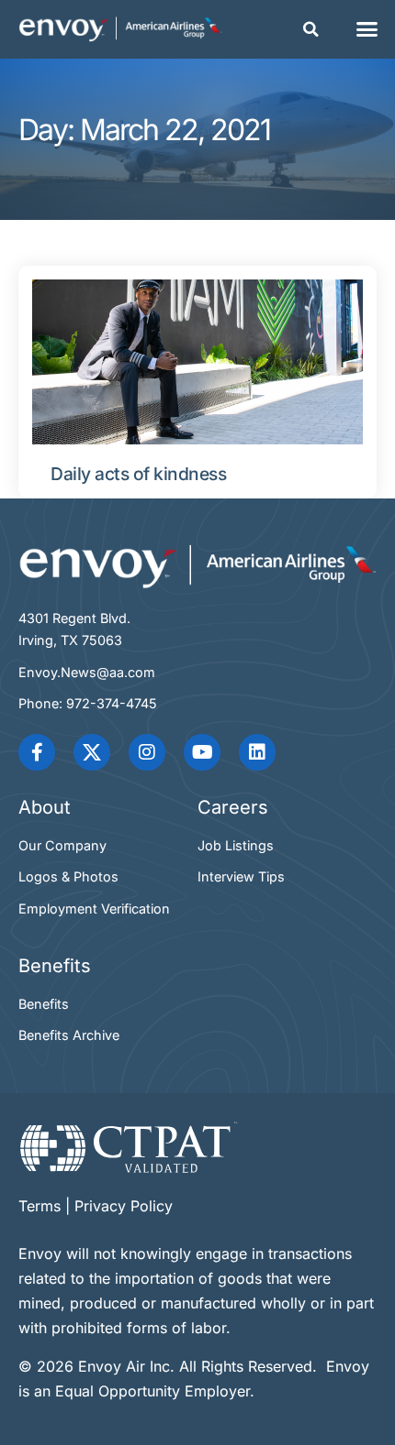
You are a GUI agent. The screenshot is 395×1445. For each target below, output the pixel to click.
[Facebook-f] (36, 752)
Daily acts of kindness (138, 474)
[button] (310, 29)
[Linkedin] (257, 752)
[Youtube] (202, 752)
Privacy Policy (123, 1206)
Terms (39, 1206)
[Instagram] (147, 752)
